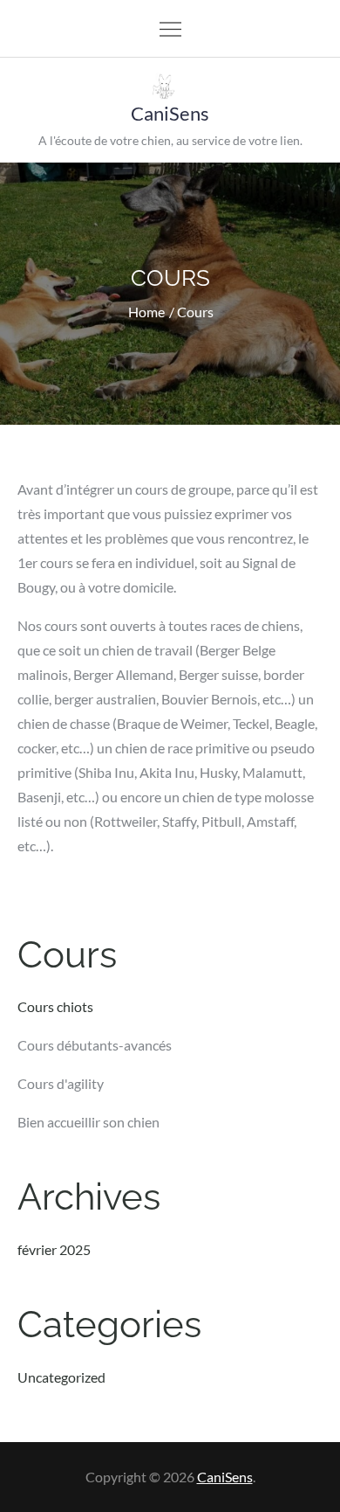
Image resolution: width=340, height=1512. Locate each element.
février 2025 (54, 1249)
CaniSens (170, 113)
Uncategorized (61, 1377)
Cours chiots (55, 1006)
